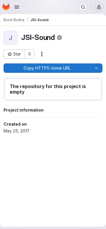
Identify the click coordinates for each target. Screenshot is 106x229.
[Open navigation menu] (16, 7)
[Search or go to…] (83, 7)
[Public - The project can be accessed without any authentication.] (59, 37)
